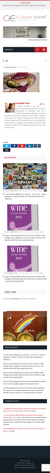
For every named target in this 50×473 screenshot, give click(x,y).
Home (34, 411)
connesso (15, 299)
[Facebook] (40, 104)
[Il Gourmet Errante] (25, 18)
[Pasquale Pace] (10, 113)
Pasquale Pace (10, 67)
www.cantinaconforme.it (37, 40)
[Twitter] (43, 104)
